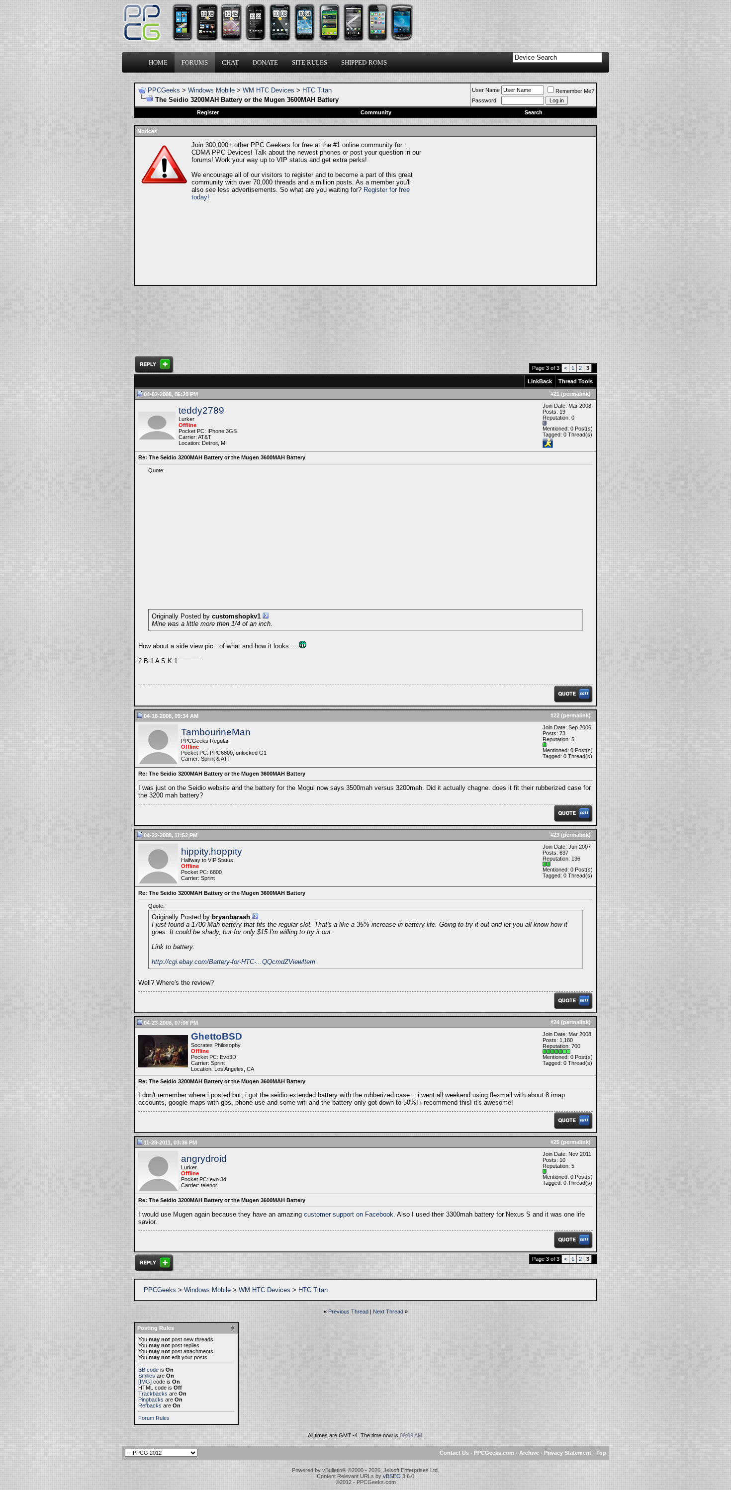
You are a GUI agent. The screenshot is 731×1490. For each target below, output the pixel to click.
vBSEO (392, 1476)
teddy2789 (201, 410)
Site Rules (309, 62)
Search (534, 112)
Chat (230, 62)
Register (208, 112)
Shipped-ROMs (364, 62)
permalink (576, 394)
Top (601, 1453)
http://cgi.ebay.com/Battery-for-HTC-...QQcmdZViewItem (233, 961)
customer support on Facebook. (349, 1214)
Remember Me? (574, 91)
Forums (195, 62)
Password (484, 100)
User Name (486, 90)
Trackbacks (153, 1394)
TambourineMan (216, 732)
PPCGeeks (164, 90)
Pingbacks (151, 1399)
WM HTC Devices (268, 90)
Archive (529, 1453)
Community (376, 112)
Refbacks (150, 1405)
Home (158, 62)
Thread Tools (575, 381)
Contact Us (454, 1453)
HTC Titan (317, 90)
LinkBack (540, 381)
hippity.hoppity (211, 851)
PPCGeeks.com (494, 1453)
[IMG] (145, 1382)
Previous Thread (348, 1312)
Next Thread (388, 1312)
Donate (265, 62)
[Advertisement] (507, 210)
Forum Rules (154, 1418)
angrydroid (204, 1158)
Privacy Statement (567, 1453)
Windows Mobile (211, 90)
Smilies (146, 1376)
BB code (148, 1370)
